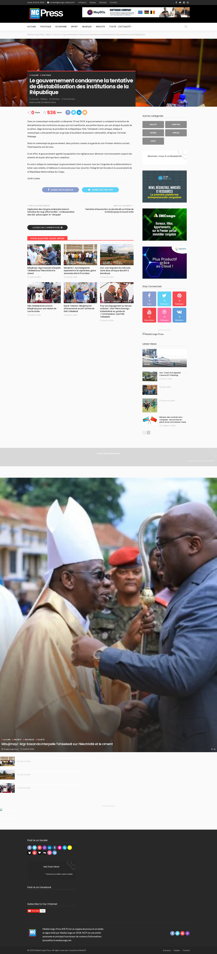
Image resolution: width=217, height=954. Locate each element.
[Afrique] (176, 132)
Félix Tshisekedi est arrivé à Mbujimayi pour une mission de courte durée (41, 309)
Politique (45, 26)
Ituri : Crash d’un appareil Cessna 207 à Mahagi (170, 373)
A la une (35, 75)
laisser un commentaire (46, 227)
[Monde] (153, 132)
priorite (44, 262)
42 (214, 749)
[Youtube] (149, 315)
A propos (82, 2)
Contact (113, 2)
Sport (74, 26)
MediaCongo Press (11, 749)
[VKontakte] (179, 315)
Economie (61, 26)
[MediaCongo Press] (32, 932)
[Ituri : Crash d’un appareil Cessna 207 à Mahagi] (149, 376)
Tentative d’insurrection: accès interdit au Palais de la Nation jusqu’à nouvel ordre (109, 210)
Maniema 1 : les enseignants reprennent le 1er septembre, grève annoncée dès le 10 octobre (80, 271)
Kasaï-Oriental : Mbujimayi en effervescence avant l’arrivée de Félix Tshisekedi (79, 309)
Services (103, 2)
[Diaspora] (176, 124)
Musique (87, 26)
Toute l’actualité (119, 26)
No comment (69, 99)
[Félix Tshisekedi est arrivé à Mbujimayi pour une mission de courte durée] (44, 292)
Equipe (93, 2)
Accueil (31, 26)
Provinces (34, 263)
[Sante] (153, 141)
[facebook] (149, 299)
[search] (186, 26)
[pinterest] (179, 299)
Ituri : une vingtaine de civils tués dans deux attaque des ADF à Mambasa (115, 271)
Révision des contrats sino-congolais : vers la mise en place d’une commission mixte (172, 419)
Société (46, 263)
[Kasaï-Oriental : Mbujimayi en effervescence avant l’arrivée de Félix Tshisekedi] (80, 292)
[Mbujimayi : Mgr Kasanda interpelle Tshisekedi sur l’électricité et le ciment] (44, 254)
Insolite (100, 26)
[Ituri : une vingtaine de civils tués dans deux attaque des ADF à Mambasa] (117, 254)
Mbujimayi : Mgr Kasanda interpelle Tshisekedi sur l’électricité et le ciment (44, 271)
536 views (56, 99)
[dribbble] (164, 315)
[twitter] (164, 299)
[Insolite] (153, 124)
